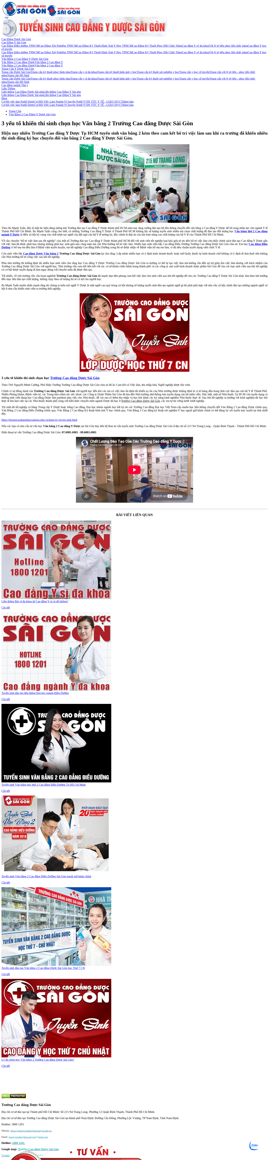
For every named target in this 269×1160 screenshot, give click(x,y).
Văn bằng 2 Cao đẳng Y (49, 62)
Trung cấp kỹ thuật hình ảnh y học (117, 72)
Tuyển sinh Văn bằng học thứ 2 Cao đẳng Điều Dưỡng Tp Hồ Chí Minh (43, 784)
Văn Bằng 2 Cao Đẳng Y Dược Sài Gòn (24, 58)
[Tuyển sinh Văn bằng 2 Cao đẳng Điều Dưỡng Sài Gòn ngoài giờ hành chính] (56, 873)
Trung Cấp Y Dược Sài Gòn (17, 68)
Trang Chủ (15, 111)
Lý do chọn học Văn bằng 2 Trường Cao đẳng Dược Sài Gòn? (37, 1059)
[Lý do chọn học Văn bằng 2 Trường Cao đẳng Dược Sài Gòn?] (56, 1056)
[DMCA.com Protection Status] (13, 1097)
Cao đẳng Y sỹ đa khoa (195, 45)
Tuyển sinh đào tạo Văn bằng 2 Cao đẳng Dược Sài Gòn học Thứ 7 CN (43, 968)
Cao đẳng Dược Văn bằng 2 (40, 253)
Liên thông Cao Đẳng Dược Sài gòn (22, 91)
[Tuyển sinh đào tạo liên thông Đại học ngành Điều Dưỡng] (56, 689)
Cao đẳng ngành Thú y (14, 85)
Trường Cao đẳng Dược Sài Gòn (75, 378)
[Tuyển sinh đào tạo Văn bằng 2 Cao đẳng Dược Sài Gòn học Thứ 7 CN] (56, 964)
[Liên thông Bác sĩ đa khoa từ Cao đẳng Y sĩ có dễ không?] (56, 598)
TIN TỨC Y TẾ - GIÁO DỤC (103, 101)
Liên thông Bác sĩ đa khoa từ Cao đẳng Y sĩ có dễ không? (34, 601)
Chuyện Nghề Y (75, 101)
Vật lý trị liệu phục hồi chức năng (228, 45)
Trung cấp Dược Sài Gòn (16, 72)
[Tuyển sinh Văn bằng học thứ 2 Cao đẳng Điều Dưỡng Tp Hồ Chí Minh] (56, 781)
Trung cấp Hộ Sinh (18, 75)
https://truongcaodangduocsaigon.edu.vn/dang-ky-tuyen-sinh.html (39, 419)
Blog (4, 98)
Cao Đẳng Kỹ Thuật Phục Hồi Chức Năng (157, 45)
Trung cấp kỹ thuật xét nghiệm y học (158, 72)
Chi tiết (5, 607)
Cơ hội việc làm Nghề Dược (17, 101)
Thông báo (127, 101)
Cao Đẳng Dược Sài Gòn (16, 39)
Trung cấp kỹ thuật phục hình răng (51, 72)
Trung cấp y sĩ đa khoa (84, 72)
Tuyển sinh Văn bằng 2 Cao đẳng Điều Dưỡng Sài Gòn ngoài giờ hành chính (46, 876)
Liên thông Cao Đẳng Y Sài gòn (62, 91)
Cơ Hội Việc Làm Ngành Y (50, 101)
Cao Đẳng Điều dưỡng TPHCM (20, 45)
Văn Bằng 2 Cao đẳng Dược (18, 62)
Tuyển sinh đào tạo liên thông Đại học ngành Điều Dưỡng (35, 693)
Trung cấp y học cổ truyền (194, 72)
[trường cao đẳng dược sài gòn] (24, 15)
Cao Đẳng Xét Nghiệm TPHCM (58, 45)
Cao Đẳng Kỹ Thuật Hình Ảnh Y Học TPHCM (104, 45)
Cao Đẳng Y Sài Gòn (13, 42)
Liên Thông (8, 88)
